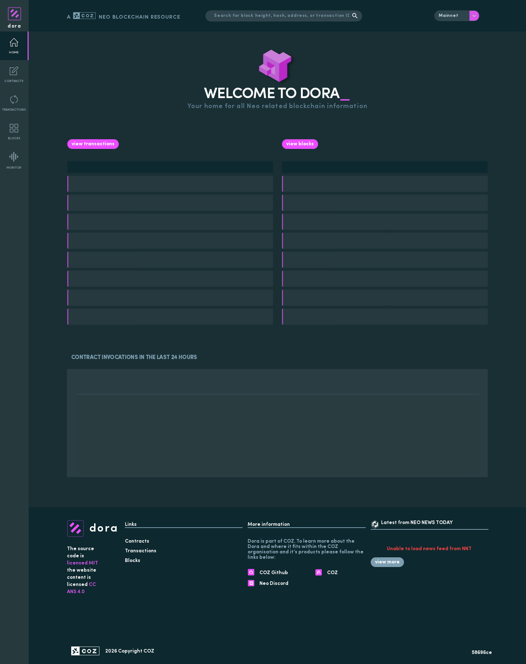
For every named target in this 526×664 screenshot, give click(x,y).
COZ (148, 651)
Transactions (14, 109)
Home (14, 52)
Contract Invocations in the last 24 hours (134, 357)
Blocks (14, 138)
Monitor (13, 167)
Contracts (13, 81)
